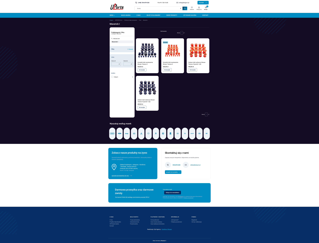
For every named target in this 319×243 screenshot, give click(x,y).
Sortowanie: (163, 31)
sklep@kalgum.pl (184, 2)
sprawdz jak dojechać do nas (120, 175)
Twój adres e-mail (167, 189)
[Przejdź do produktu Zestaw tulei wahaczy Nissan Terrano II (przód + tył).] (198, 50)
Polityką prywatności (188, 198)
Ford (140, 20)
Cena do (125, 61)
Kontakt (201, 2)
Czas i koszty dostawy (156, 222)
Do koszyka (142, 70)
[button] (185, 8)
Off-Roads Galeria (114, 224)
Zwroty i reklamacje (197, 222)
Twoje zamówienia (135, 220)
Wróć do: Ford (116, 38)
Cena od (113, 61)
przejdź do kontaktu (172, 172)
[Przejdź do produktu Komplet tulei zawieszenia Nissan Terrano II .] (172, 50)
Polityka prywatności (176, 222)
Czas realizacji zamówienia (157, 224)
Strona (178, 32)
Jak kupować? (175, 220)
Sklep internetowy (159, 240)
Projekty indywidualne (115, 222)
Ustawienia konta (134, 222)
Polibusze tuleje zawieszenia (130, 20)
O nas (111, 220)
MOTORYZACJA (118, 20)
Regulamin (180, 196)
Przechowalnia (134, 224)
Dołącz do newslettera (172, 192)
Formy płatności (155, 220)
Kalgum (111, 20)
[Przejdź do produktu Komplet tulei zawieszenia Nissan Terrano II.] (147, 50)
